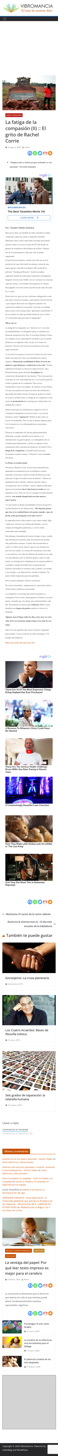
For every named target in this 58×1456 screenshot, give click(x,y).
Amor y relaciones (14, 115)
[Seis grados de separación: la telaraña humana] (29, 1053)
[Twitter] (40, 153)
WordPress (22, 1449)
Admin (27, 147)
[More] (50, 153)
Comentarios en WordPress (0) (17, 1133)
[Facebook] (30, 153)
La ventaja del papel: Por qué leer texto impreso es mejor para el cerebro (27, 1268)
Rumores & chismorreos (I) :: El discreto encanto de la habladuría (30, 924)
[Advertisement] (29, 53)
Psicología (10, 1256)
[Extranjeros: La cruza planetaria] (29, 944)
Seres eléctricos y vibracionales (17, 1162)
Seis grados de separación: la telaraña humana (25, 1097)
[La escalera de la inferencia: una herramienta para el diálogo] (12, 1345)
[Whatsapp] (35, 153)
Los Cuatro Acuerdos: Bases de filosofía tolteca (26, 1032)
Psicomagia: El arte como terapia (36, 1325)
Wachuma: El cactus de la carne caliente (28, 914)
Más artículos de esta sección (20, 642)
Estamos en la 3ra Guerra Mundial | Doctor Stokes (27, 1159)
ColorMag (7, 1449)
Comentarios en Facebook (15, 1129)
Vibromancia (26, 1446)
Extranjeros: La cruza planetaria (27, 978)
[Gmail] (45, 153)
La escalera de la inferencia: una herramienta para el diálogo (38, 1343)
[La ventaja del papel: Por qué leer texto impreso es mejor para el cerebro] (29, 1232)
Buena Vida (39, 1251)
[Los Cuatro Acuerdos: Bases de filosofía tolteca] (29, 997)
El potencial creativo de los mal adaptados (37, 1361)
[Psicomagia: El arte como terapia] (12, 1327)
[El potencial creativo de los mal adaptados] (12, 1363)
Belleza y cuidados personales (18, 1251)
